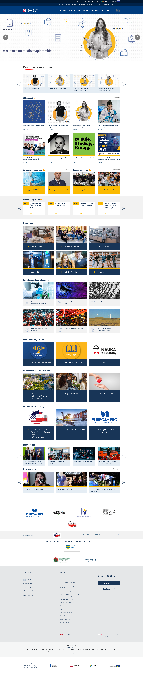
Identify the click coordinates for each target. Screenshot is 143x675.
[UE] (114, 1)
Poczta (77, 1)
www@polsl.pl (97, 654)
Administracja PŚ (64, 575)
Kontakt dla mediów (28, 598)
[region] (71, 37)
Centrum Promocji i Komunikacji (68, 585)
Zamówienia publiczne (66, 628)
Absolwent (89, 4)
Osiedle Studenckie (65, 612)
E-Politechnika (105, 10)
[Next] (124, 84)
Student (68, 4)
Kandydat (61, 4)
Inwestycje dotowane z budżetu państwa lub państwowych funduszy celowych (71, 598)
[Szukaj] (112, 4)
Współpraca (86, 10)
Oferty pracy (63, 609)
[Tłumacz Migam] (103, 1)
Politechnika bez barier (66, 615)
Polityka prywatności (71, 650)
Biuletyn (106, 586)
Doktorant (74, 4)
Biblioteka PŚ (63, 579)
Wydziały (106, 4)
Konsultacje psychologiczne (67, 602)
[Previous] (19, 84)
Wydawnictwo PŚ (64, 625)
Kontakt (107, 1)
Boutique (106, 591)
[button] (71, 37)
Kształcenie (72, 10)
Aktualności (95, 10)
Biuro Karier (63, 582)
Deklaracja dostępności (71, 656)
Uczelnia (99, 4)
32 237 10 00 (29, 582)
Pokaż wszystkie (116, 97)
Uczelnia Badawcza (65, 622)
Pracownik (82, 4)
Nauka (79, 10)
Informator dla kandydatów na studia (69, 594)
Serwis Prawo (63, 618)
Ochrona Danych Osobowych (67, 605)
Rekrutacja (63, 10)
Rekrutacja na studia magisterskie (27, 51)
